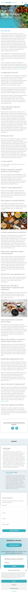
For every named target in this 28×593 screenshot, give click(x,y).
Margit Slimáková (10, 472)
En (25, 2)
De (26, 2)
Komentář (4, 505)
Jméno (4, 513)
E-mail (4, 518)
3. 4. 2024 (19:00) (6, 449)
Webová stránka (5, 524)
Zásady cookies (14, 591)
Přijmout (14, 581)
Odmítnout (14, 584)
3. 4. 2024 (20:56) (9, 473)
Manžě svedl (4, 401)
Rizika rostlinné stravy (21, 69)
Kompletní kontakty (14, 545)
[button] (26, 570)
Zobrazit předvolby (14, 588)
